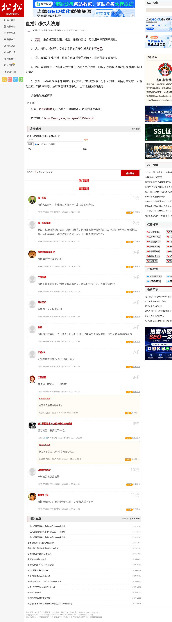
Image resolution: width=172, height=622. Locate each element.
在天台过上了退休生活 (154, 316)
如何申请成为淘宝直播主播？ (40, 598)
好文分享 (11, 33)
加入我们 (29, 612)
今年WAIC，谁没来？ (154, 177)
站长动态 (11, 26)
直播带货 (137, 519)
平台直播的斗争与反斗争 (38, 570)
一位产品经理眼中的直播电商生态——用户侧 (46, 537)
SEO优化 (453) (154, 237)
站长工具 (11, 52)
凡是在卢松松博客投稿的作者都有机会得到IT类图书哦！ (51, 603)
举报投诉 (47, 612)
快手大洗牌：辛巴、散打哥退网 (41, 565)
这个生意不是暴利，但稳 (155, 301)
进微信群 (10, 79)
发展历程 (73, 612)
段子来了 (11, 39)
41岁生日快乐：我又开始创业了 (158, 311)
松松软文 (15, 79)
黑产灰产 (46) (154, 247)
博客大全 (11, 59)
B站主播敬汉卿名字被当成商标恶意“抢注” (45, 581)
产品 (99, 48)
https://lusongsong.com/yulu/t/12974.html (69, 118)
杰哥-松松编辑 (56, 30)
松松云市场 (4, 79)
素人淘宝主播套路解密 (37, 559)
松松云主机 (21, 79)
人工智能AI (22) (155, 242)
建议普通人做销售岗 (153, 306)
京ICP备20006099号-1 (60, 617)
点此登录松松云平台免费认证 (44, 136)
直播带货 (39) (154, 251)
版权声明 (64, 612)
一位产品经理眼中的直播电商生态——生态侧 (46, 526)
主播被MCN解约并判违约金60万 (41, 543)
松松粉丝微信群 (155, 276)
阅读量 (35, 30)
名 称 (30, 139)
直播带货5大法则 (43, 23)
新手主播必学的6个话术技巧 (39, 554)
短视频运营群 (154, 281)
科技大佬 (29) (154, 256)
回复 (129, 213)
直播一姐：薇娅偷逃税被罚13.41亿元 (43, 548)
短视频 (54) (153, 261)
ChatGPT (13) (154, 232)
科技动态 (11, 46)
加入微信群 (136, 129)
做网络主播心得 (34, 592)
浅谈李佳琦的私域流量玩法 (39, 576)
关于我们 (38, 612)
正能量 (44, 30)
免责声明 (55, 612)
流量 (37, 39)
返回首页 (11, 20)
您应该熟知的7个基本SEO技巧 (158, 182)
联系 (30, 144)
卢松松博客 (12, 8)
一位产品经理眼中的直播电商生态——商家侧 (46, 532)
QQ (29, 149)
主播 (131, 519)
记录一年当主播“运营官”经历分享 (41, 587)
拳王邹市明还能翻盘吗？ (155, 196)
